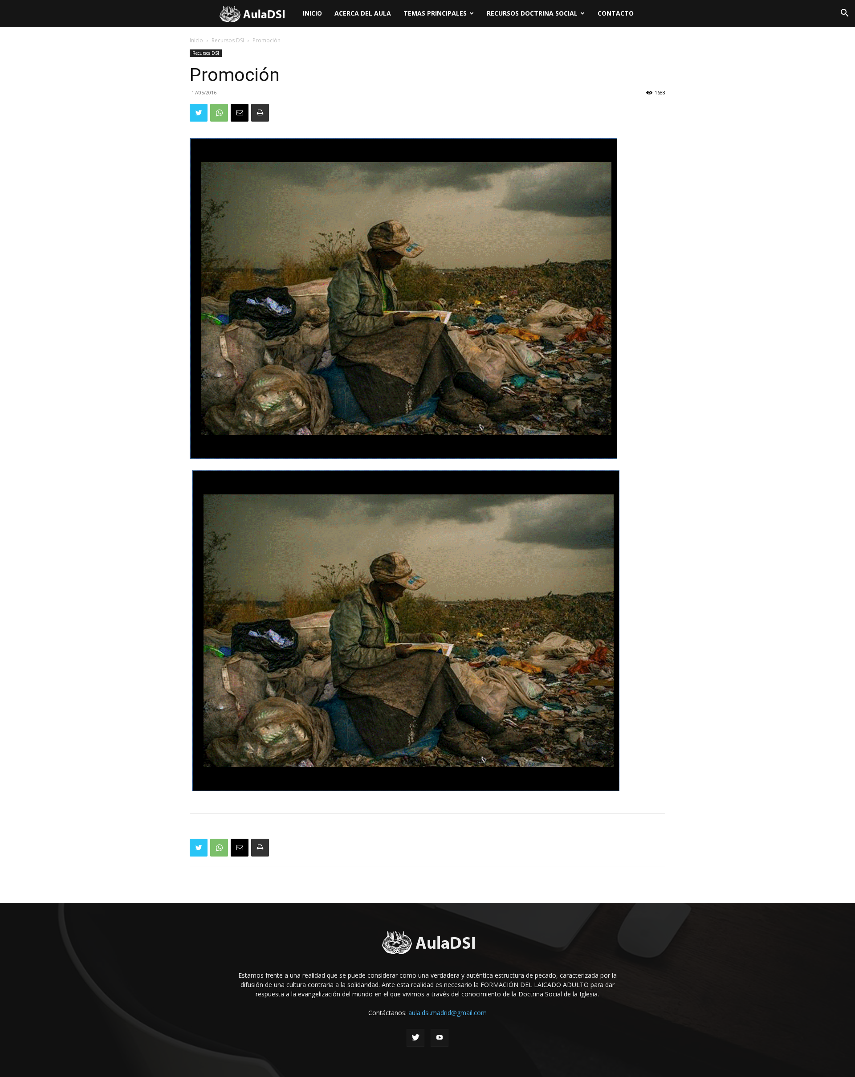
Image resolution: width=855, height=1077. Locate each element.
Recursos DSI (228, 40)
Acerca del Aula (362, 13)
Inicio (312, 13)
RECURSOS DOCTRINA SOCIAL (532, 13)
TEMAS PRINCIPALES (435, 13)
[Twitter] (199, 113)
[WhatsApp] (219, 113)
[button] (844, 14)
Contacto (616, 13)
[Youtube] (439, 1038)
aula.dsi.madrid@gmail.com (447, 1012)
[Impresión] (260, 113)
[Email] (239, 113)
